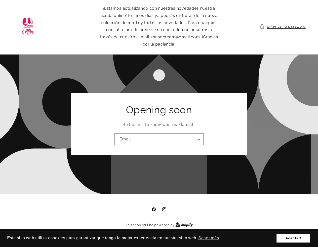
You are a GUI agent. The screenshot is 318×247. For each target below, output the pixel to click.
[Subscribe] (198, 139)
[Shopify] (184, 225)
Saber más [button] (208, 238)
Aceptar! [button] (293, 238)
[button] (283, 26)
